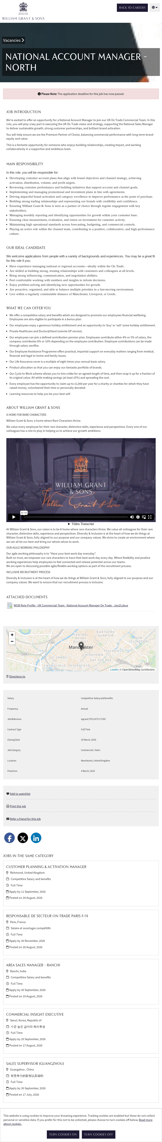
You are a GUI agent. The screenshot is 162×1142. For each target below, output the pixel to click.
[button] (81, 646)
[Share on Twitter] (23, 838)
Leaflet (114, 669)
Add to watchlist (20, 794)
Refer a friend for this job (25, 819)
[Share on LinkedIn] (36, 838)
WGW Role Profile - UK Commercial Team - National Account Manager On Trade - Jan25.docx (71, 605)
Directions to (17, 676)
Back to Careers (132, 7)
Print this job (18, 806)
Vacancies (12, 40)
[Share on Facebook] (9, 838)
